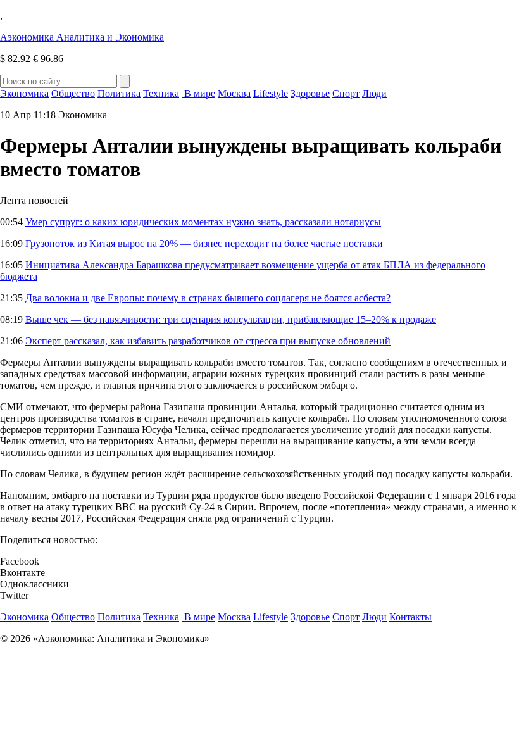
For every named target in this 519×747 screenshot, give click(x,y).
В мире (198, 93)
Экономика (24, 93)
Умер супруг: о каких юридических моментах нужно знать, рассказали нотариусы (203, 222)
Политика (119, 93)
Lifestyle (270, 93)
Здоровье (310, 93)
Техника (161, 93)
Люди (374, 93)
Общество (73, 93)
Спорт (346, 93)
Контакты (410, 617)
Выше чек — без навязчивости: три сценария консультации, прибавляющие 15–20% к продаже (230, 319)
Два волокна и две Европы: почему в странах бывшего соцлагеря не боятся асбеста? (208, 297)
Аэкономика (82, 37)
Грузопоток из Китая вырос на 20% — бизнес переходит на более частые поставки (204, 243)
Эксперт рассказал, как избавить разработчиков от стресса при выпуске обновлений (208, 341)
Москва (234, 93)
